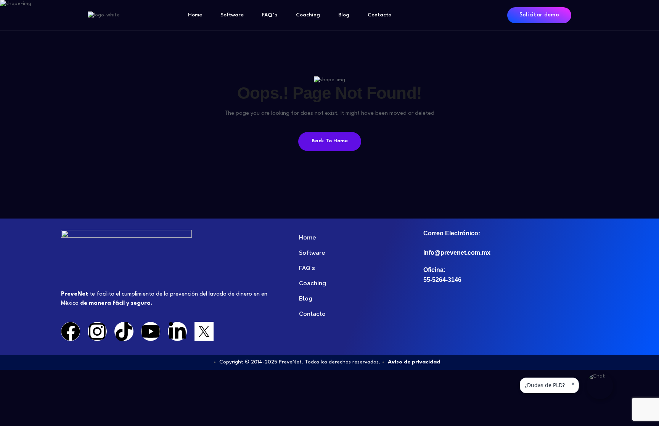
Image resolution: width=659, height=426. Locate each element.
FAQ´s (270, 15)
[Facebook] (70, 331)
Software (232, 15)
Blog (343, 15)
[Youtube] (150, 331)
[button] (600, 386)
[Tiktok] (123, 331)
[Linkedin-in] (177, 331)
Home (195, 15)
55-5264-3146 (442, 279)
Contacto (379, 15)
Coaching (308, 15)
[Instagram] (97, 331)
